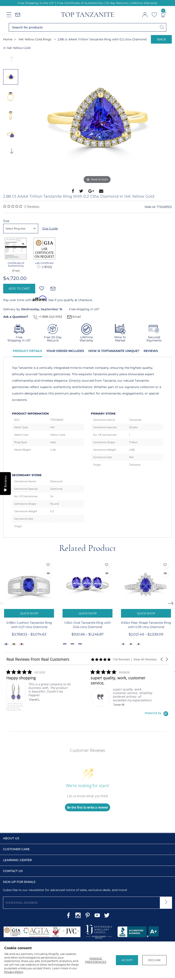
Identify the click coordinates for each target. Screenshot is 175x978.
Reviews (151, 351)
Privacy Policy (13, 972)
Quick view (48, 573)
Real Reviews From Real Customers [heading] (37, 659)
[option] (97, 120)
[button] (162, 659)
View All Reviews (145, 659)
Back (161, 39)
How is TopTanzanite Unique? (113, 351)
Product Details (27, 351)
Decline (154, 960)
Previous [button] (12, 60)
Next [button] (12, 152)
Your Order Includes (65, 351)
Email (76, 317)
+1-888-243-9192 (50, 317)
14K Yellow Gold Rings (35, 39)
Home (7, 39)
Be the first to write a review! (87, 807)
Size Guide (50, 228)
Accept (127, 960)
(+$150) (46, 267)
